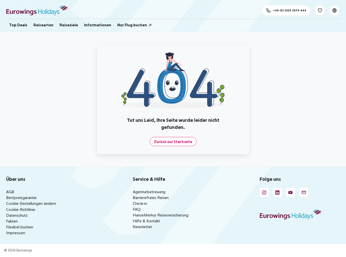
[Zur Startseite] (39, 10)
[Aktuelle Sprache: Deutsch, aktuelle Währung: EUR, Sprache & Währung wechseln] (334, 10)
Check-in (140, 203)
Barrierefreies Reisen (151, 197)
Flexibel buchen (19, 227)
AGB (10, 191)
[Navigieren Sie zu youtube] (290, 192)
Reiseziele (69, 25)
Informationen (97, 25)
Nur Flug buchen (132, 25)
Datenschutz (17, 215)
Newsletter (142, 226)
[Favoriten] (320, 10)
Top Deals (18, 25)
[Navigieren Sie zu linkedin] (277, 192)
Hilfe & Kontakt (146, 221)
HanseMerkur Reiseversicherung (160, 215)
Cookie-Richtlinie (20, 209)
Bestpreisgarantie (21, 197)
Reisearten (43, 25)
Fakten (12, 221)
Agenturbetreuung (149, 191)
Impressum (15, 232)
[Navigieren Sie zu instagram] (264, 192)
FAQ (137, 209)
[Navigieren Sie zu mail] (303, 192)
